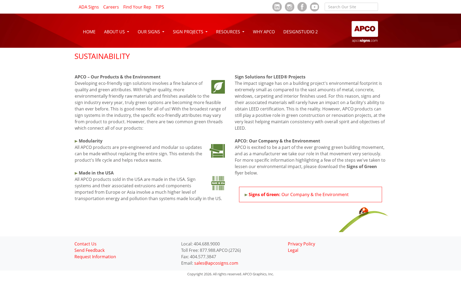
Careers (111, 7)
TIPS (160, 7)
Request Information (95, 257)
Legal (293, 250)
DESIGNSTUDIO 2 (300, 32)
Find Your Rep (137, 7)
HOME (89, 32)
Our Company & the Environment (299, 194)
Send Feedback (89, 250)
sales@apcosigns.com (216, 263)
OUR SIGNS (149, 32)
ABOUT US (115, 32)
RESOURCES (228, 32)
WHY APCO (264, 32)
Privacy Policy (301, 244)
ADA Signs (89, 7)
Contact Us (85, 244)
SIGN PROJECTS (188, 32)
